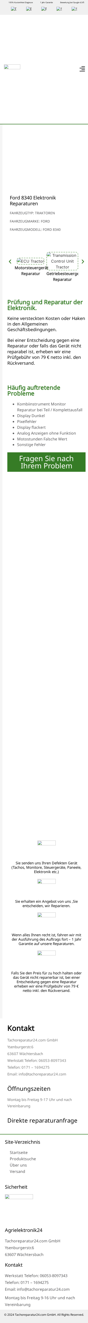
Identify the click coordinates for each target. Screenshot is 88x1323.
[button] (82, 69)
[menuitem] (13, 9)
